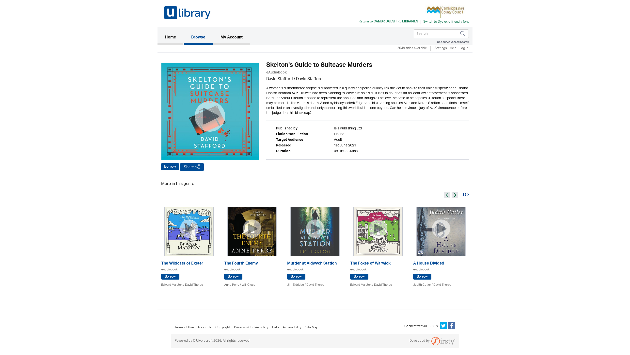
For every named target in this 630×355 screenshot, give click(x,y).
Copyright (222, 327)
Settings (441, 48)
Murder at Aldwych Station (312, 264)
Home (174, 38)
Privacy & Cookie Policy (251, 327)
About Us (204, 327)
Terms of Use (184, 327)
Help (453, 48)
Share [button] (189, 167)
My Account (231, 38)
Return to (388, 22)
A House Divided (428, 264)
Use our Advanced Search (453, 42)
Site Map (311, 327)
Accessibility (292, 327)
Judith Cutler (422, 285)
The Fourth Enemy (241, 264)
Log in (463, 48)
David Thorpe (194, 285)
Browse (198, 38)
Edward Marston (172, 285)
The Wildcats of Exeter (182, 264)
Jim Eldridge (295, 285)
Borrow (170, 166)
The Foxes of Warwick (370, 264)
